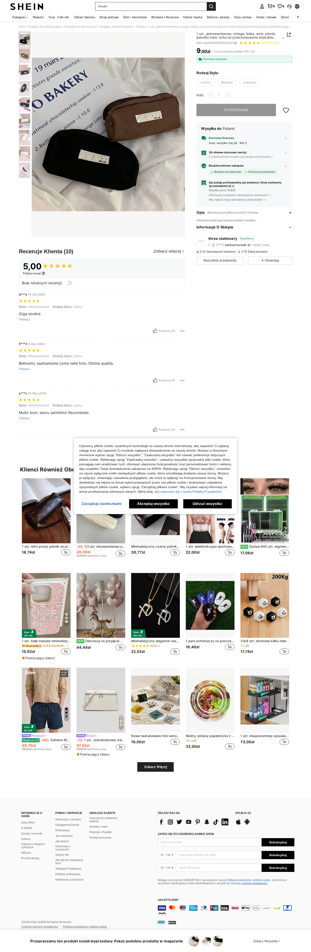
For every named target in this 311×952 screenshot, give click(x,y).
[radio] (205, 82)
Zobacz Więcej (155, 767)
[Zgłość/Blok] (182, 331)
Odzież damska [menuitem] (84, 17)
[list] (194, 822)
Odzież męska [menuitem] (192, 17)
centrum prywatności (254, 883)
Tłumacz (24, 319)
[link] (271, 6)
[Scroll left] (292, 17)
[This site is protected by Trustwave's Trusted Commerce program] (161, 922)
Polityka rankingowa (67, 874)
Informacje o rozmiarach (63, 848)
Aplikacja (243, 813)
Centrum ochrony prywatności (39, 926)
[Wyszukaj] (211, 6)
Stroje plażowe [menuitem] (109, 17)
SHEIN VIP (62, 855)
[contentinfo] (226, 910)
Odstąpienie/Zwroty (67, 824)
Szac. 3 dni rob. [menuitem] (58, 17)
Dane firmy (28, 822)
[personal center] (262, 6)
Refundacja (62, 830)
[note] (39, 658)
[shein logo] (26, 6)
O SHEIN (26, 828)
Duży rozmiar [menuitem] (243, 17)
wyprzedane (236, 110)
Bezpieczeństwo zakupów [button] (226, 165)
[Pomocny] (155, 331)
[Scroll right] (297, 17)
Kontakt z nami (98, 826)
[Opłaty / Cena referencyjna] (212, 51)
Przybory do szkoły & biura (45, 26)
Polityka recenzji (32, 273)
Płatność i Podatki (100, 832)
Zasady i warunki (31, 833)
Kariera (25, 839)
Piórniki (140, 26)
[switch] (68, 283)
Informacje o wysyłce (68, 819)
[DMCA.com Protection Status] (172, 922)
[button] (289, 6)
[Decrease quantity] (210, 95)
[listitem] (46, 522)
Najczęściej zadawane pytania (103, 819)
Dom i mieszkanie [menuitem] (135, 17)
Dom (22, 26)
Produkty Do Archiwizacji (80, 26)
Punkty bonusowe (100, 837)
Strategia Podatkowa (68, 868)
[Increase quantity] (227, 95)
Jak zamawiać (64, 835)
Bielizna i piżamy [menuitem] (218, 17)
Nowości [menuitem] (38, 17)
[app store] (238, 824)
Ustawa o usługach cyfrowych (33, 845)
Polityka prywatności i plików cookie (248, 880)
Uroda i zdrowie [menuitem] (266, 17)
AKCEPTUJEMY (168, 900)
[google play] (247, 824)
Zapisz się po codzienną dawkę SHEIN (186, 834)
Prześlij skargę (30, 858)
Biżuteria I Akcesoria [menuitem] (165, 17)
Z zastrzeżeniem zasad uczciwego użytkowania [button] (240, 157)
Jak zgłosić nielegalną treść (69, 861)
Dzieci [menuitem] (285, 17)
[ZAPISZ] (286, 110)
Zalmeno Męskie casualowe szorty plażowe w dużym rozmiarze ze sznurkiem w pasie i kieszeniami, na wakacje (47, 740)
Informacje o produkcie (69, 879)
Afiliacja (26, 852)
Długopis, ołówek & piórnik (116, 26)
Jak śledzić (62, 841)
